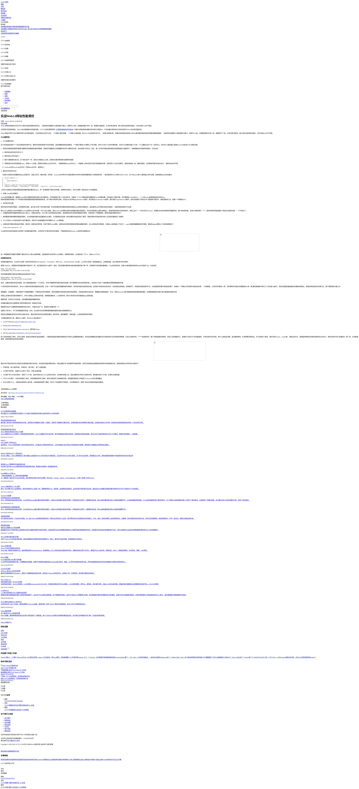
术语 (6, 622)
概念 (6, 611)
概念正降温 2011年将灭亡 (11, 602)
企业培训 (4, 15)
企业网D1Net (102, 759)
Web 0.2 (8, 579)
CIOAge (11, 701)
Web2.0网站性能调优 (7, 399)
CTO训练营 (25, 710)
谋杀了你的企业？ (9, 442)
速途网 (55, 759)
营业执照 (4, 751)
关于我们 (7, 718)
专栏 (14, 33)
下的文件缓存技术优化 (10, 548)
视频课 (3, 26)
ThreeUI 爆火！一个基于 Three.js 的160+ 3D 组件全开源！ (19, 657)
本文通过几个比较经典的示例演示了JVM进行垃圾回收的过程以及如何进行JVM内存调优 (30, 413)
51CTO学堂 (8, 710)
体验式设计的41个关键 (12, 432)
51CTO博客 (8, 705)
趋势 (9, 611)
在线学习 (4, 31)
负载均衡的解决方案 (10, 537)
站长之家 (50, 759)
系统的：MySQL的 (11, 582)
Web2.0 (3, 440)
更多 (10, 661)
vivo (14, 473)
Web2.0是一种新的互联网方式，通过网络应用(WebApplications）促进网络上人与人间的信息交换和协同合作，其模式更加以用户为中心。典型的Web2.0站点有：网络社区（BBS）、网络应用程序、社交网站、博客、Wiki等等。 (74, 550)
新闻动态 (7, 720)
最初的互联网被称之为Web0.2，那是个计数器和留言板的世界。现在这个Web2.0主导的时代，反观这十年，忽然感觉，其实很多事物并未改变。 (48, 573)
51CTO (6, 701)
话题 (5, 96)
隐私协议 (7, 731)
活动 (5, 103)
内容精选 (7, 91)
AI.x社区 (31, 705)
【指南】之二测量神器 (14, 475)
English (6, 726)
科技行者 (34, 759)
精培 (13, 710)
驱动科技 (28, 759)
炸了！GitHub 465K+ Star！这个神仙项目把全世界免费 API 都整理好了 (190, 657)
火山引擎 (118, 759)
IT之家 (70, 759)
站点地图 (7, 722)
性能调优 (4, 525)
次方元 (113, 759)
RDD (5, 569)
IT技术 (34, 29)
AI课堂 (3, 20)
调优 (8, 569)
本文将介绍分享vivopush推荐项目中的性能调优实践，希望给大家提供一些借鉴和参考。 (30, 466)
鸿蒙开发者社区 (6, 18)
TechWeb (39, 759)
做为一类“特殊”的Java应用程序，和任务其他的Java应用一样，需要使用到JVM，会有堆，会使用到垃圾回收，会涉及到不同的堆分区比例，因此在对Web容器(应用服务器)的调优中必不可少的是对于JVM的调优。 (70, 489)
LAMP (3, 590)
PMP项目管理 (41, 29)
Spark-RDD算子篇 (11, 559)
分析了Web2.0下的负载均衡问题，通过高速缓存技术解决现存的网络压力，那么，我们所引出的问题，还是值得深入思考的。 (42, 539)
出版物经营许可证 (13, 751)
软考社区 (4, 11)
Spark (2, 569)
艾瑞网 (44, 759)
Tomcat (3, 495)
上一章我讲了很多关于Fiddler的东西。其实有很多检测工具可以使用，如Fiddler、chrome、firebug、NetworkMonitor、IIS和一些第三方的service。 (48, 478)
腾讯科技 (10, 759)
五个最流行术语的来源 (10, 613)
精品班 (3, 9)
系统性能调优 (5, 429)
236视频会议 (87, 759)
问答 (8, 33)
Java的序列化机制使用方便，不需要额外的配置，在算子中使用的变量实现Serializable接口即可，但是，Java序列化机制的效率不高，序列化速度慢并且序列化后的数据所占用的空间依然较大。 (63, 562)
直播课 (21, 26)
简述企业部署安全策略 (10, 527)
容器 (9, 495)
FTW (9, 622)
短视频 (16, 26)
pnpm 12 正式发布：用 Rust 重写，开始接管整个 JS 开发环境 (58, 657)
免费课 (3, 13)
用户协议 (7, 728)
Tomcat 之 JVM (10, 486)
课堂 (11, 33)
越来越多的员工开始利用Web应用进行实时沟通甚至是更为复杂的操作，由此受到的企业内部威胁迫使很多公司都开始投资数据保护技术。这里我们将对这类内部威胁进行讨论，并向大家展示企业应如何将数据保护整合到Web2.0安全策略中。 (80, 530)
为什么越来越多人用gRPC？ (222, 657)
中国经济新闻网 (62, 759)
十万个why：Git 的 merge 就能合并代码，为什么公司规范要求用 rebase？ (292, 657)
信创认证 (17, 29)
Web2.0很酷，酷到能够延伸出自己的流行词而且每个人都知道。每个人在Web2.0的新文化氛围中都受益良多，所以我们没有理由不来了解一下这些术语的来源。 (53, 615)
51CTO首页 (4, 2)
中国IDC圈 (94, 759)
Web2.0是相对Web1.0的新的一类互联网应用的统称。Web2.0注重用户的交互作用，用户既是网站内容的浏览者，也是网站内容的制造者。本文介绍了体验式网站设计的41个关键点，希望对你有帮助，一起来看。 (70, 434)
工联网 (74, 759)
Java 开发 (10, 473)
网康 (6, 557)
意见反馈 (7, 725)
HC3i (15, 701)
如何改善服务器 (10, 498)
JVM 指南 (8, 411)
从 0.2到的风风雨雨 (10, 571)
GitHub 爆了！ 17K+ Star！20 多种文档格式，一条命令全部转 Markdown (143, 657)
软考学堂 (26, 26)
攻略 (5, 516)
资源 (5, 33)
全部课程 (4, 29)
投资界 (108, 759)
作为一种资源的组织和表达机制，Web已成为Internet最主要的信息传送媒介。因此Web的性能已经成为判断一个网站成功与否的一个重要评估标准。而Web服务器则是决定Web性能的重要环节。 (64, 509)
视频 (5, 94)
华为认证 (23, 29)
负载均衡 (8, 546)
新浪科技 (4, 759)
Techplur (20, 701)
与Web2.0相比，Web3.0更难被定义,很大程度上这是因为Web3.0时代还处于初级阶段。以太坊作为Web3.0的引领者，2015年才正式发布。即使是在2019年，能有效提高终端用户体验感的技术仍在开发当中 (67, 455)
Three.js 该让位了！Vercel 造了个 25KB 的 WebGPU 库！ (250, 657)
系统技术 (8, 420)
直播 (17, 33)
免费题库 (49, 29)
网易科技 (16, 759)
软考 (12, 29)
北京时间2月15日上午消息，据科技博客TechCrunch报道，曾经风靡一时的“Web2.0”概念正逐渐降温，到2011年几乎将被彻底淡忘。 (43, 604)
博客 (2, 4)
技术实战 (13, 429)
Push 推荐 (4, 473)
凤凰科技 (22, 759)
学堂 (2, 6)
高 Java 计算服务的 (13, 464)
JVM (6, 495)
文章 (2, 33)
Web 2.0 (3, 579)
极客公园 (80, 759)
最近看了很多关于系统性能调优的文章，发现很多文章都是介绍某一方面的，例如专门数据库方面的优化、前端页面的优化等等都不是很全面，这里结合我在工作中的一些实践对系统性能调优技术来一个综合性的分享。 (72, 422)
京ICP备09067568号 (13, 740)
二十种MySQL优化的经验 (14, 592)
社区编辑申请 (5, 108)
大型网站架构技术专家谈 (64, 129)
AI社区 (6, 98)
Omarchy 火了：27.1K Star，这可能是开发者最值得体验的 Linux (99, 657)
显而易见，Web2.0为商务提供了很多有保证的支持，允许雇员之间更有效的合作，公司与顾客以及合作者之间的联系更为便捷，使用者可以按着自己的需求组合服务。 (55, 445)
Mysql (7, 590)
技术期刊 (7, 100)
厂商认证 (29, 29)
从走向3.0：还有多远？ (12, 453)
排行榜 (12, 26)
